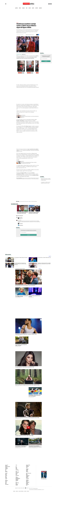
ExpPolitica (25, 488)
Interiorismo (17, 480)
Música (16, 474)
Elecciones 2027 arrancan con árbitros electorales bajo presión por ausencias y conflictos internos (46, 179)
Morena (30, 201)
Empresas (6, 465)
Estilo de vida (17, 469)
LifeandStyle (6, 471)
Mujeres (27, 468)
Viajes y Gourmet (6, 484)
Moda (16, 467)
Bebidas (27, 481)
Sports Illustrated (28, 473)
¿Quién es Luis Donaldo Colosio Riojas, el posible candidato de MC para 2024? (29, 163)
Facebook (51, 3)
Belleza (6, 483)
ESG (5, 470)
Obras (5, 469)
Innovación (27, 465)
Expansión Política (20, 217)
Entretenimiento (17, 472)
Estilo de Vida (27, 484)
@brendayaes (21, 223)
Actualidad (27, 469)
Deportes (16, 473)
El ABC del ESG (27, 466)
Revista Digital (27, 478)
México (17, 22)
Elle (16, 466)
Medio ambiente (17, 482)
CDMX (5, 476)
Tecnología (6, 468)
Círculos (6, 482)
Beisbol (27, 474)
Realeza (6, 481)
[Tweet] (37, 34)
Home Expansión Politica (7, 466)
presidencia (23, 115)
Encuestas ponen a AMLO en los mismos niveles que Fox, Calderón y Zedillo (34, 213)
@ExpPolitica (24, 54)
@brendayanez (21, 225)
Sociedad (6, 478)
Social (16, 483)
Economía (6, 467)
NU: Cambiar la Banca (44, 478)
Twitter (48, 3)
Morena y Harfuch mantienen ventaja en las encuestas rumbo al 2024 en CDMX (22, 213)
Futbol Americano (27, 475)
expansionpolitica (27, 488)
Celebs (16, 468)
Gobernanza (17, 484)
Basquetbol (27, 476)
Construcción (17, 477)
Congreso (6, 475)
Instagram (50, 3)
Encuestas (26, 201)
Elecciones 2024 (23, 201)
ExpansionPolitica (28, 488)
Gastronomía (27, 480)
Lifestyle (27, 477)
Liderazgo (27, 470)
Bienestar (27, 483)
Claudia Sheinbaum (34, 201)
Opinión (6, 477)
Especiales (27, 471)
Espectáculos (6, 480)
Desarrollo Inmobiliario (18, 478)
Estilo (16, 471)
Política (6, 473)
